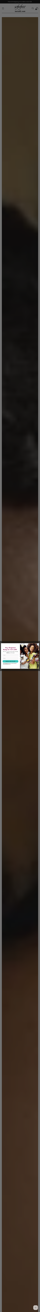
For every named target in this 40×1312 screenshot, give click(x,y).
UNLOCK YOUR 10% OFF (10, 661)
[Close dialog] (38, 644)
